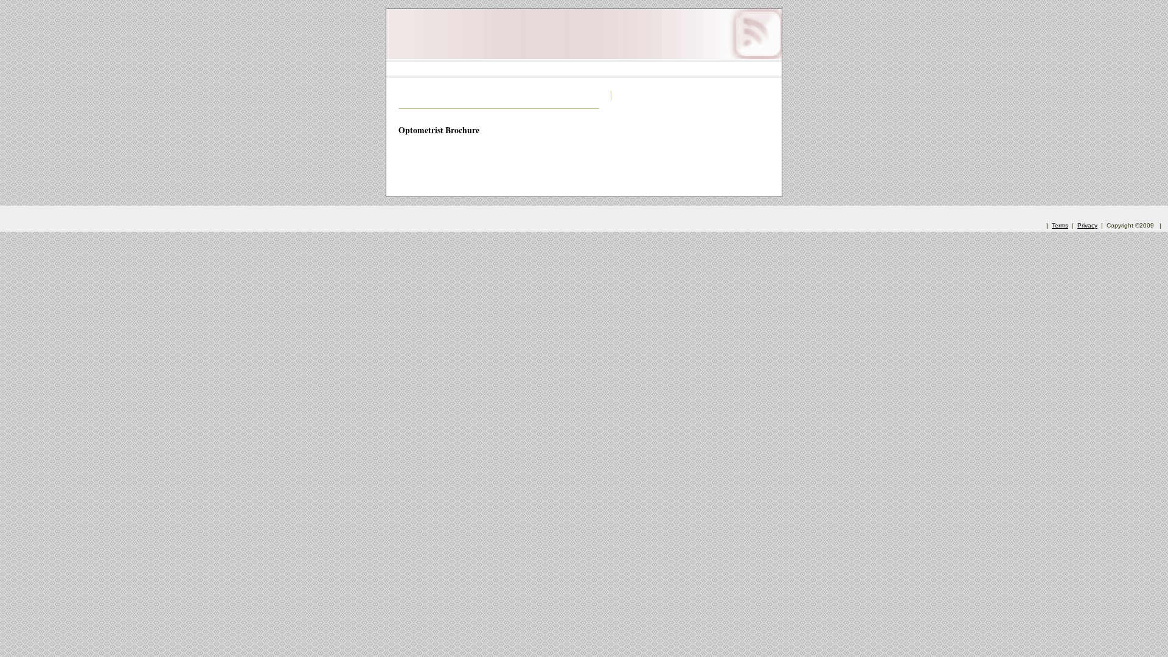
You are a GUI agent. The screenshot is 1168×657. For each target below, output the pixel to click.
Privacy (1087, 225)
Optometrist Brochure (438, 129)
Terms (1060, 225)
